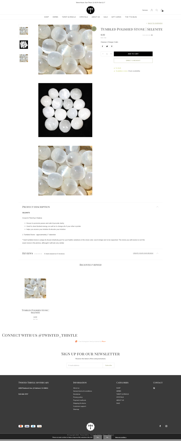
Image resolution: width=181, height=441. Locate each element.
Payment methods (79, 400)
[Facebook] (160, 426)
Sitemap (76, 409)
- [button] (103, 54)
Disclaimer (76, 394)
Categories (122, 382)
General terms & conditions (82, 391)
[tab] (90, 206)
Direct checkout (133, 60)
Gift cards (116, 17)
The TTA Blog (131, 17)
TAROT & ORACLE (69, 17)
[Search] (157, 10)
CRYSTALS (84, 17)
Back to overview (155, 23)
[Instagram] (166, 426)
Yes (98, 437)
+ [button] (111, 54)
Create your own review (143, 253)
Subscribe (108, 365)
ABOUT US (96, 17)
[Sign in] (152, 10)
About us (76, 388)
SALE (106, 17)
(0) (152, 35)
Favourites (93, 28)
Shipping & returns (79, 403)
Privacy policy (78, 397)
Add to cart (133, 54)
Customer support (79, 406)
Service (145, 10)
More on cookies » (121, 437)
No (107, 437)
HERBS (55, 17)
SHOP (46, 17)
